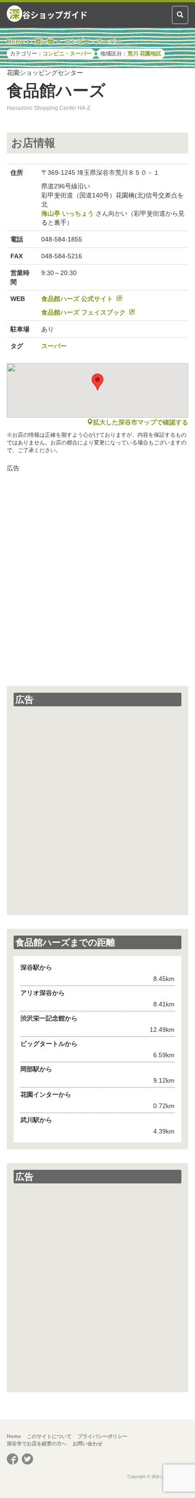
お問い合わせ (87, 1443)
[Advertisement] (97, 574)
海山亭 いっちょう (67, 213)
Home (14, 1436)
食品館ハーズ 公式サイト (77, 298)
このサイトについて (49, 1436)
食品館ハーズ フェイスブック (83, 312)
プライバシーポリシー (102, 1436)
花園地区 (150, 53)
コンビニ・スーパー (67, 53)
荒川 (132, 53)
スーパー (54, 346)
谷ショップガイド (48, 13)
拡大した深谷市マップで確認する (140, 422)
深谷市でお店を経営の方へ (37, 1443)
